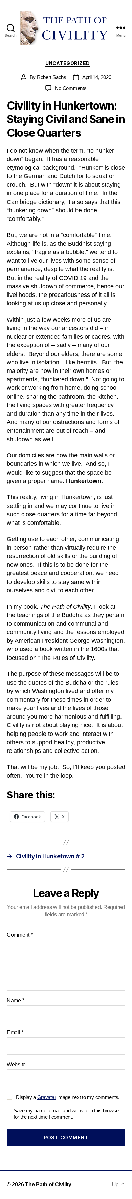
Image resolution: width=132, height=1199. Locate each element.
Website (16, 1064)
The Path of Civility (48, 1184)
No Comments (70, 88)
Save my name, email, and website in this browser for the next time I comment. (67, 1114)
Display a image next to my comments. (67, 1097)
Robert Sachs (51, 77)
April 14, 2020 (96, 77)
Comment (20, 935)
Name (15, 1000)
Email (15, 1032)
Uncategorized (67, 63)
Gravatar (46, 1097)
